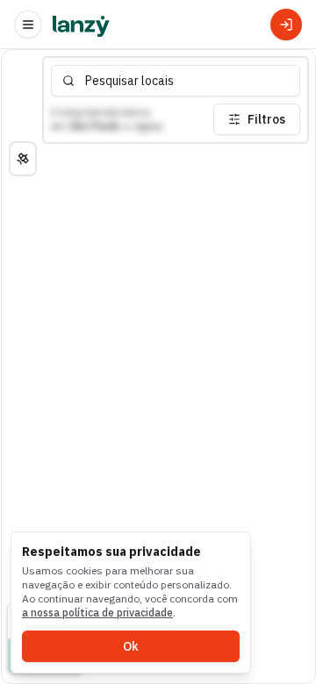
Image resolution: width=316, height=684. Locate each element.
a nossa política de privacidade (97, 612)
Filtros (266, 119)
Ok (131, 646)
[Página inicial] (81, 24)
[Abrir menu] (28, 25)
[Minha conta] (286, 24)
